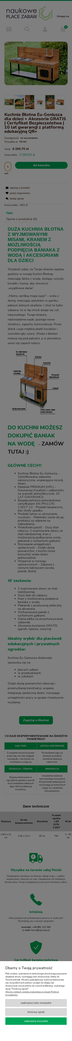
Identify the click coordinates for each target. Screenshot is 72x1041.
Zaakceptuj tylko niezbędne (36, 1003)
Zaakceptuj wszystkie (36, 1021)
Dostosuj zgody (36, 1012)
